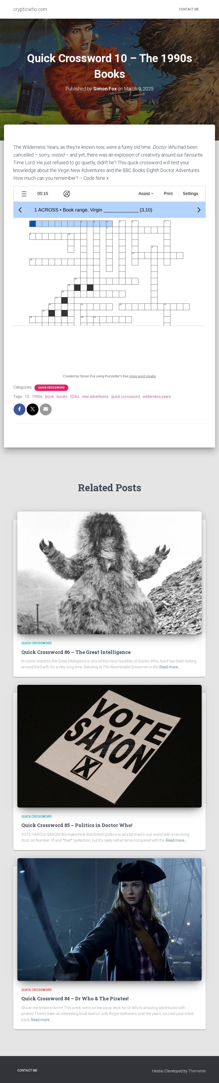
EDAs (74, 396)
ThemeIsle (197, 1071)
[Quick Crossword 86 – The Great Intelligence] (109, 572)
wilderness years (157, 396)
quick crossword (125, 396)
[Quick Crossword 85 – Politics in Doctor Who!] (109, 746)
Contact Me (189, 9)
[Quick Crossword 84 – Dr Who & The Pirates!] (109, 919)
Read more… (169, 667)
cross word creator (142, 376)
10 (27, 396)
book (49, 396)
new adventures (95, 396)
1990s (37, 396)
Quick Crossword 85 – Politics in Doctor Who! (76, 825)
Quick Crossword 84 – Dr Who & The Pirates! (74, 998)
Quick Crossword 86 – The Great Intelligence (76, 652)
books (62, 396)
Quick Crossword (51, 387)
